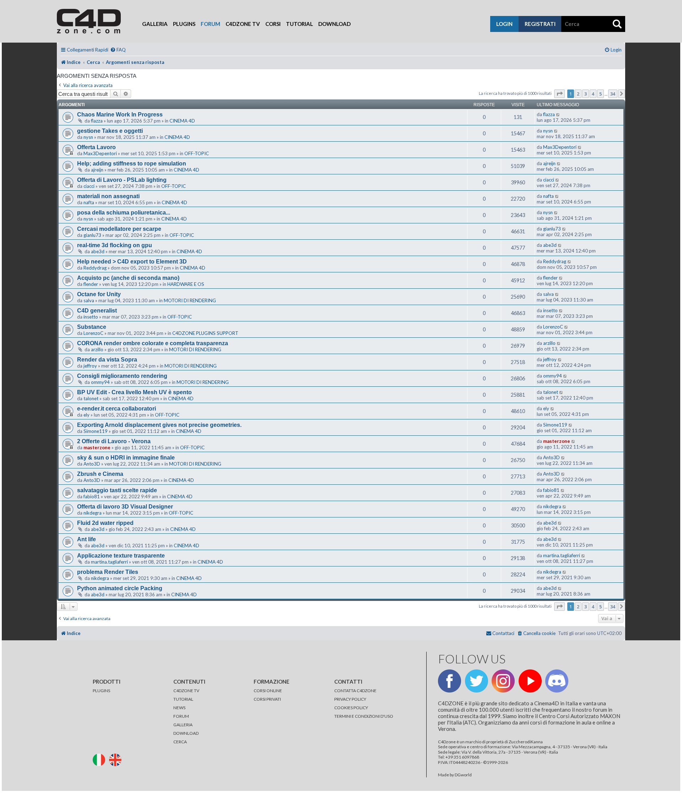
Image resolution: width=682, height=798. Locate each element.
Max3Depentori (100, 153)
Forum (210, 23)
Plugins (184, 23)
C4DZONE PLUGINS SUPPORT (205, 333)
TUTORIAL (183, 699)
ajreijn (97, 170)
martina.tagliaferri (109, 562)
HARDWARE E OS (185, 284)
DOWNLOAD (186, 733)
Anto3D (91, 464)
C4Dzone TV (243, 23)
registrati (540, 24)
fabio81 (91, 496)
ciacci (88, 186)
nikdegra (92, 513)
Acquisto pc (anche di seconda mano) (128, 278)
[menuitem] (118, 50)
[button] (559, 93)
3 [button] (585, 94)
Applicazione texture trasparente (121, 556)
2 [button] (578, 94)
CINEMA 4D (182, 121)
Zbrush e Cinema (100, 474)
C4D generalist (97, 311)
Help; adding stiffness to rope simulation (131, 164)
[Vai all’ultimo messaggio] (558, 114)
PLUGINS (101, 690)
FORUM (181, 716)
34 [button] (612, 94)
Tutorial (299, 23)
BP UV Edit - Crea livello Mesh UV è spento (134, 392)
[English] (117, 759)
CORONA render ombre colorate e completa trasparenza (152, 343)
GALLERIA (183, 724)
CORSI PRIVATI (267, 699)
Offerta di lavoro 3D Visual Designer (125, 507)
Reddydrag (95, 268)
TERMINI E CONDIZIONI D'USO (363, 716)
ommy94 (100, 382)
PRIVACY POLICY (350, 699)
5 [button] (600, 94)
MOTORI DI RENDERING (190, 300)
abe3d (97, 251)
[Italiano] (100, 759)
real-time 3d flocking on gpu (114, 245)
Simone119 (95, 431)
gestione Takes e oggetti (110, 131)
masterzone (96, 447)
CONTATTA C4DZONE (355, 690)
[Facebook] (449, 681)
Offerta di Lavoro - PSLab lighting (122, 180)
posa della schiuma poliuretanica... (123, 213)
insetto (90, 317)
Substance (91, 327)
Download (334, 23)
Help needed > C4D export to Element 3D (132, 262)
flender (90, 284)
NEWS (179, 707)
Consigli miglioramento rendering (122, 376)
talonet (90, 398)
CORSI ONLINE (268, 690)
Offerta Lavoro (96, 147)
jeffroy (90, 366)
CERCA (180, 741)
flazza (97, 121)
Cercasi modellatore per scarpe (119, 229)
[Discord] (556, 681)
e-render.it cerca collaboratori (116, 409)
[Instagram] (503, 681)
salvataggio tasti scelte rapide (117, 490)
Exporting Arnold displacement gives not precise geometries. (159, 425)
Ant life (86, 539)
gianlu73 (92, 235)
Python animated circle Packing (119, 588)
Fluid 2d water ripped (105, 523)
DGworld (463, 774)
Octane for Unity (99, 294)
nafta (88, 202)
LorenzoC (93, 333)
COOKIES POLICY (351, 707)
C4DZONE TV (186, 690)
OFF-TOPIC (196, 153)
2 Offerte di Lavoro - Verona (114, 441)
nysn (88, 137)
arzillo (97, 349)
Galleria (155, 23)
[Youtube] (530, 681)
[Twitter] (476, 681)
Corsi (273, 23)
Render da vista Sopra (107, 360)
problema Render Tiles (107, 572)
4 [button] (593, 94)
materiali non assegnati (108, 196)
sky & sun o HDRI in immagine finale (126, 458)
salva (88, 300)
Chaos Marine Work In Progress (120, 115)
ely (86, 415)
